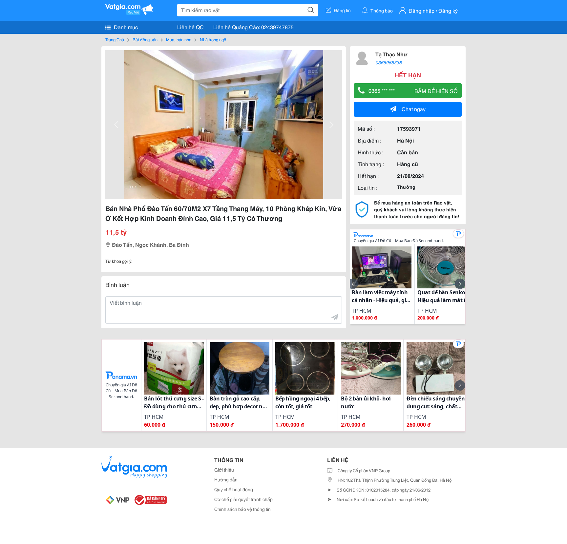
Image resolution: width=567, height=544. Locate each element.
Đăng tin (342, 10)
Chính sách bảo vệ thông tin (242, 509)
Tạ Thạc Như (391, 54)
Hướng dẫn (226, 479)
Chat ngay (414, 108)
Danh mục (125, 26)
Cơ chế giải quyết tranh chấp (243, 499)
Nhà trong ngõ (213, 39)
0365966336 (388, 62)
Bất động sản (145, 39)
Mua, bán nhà (178, 39)
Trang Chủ (114, 39)
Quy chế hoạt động (233, 489)
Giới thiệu (224, 469)
